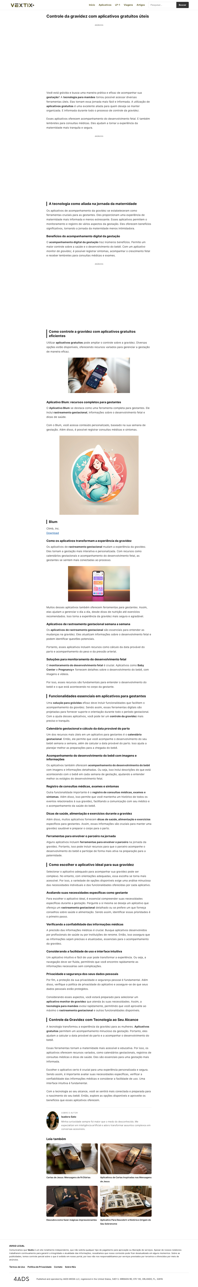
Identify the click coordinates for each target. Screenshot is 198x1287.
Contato (58, 1267)
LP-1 (117, 4)
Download (52, 533)
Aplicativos (105, 4)
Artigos (141, 4)
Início (92, 4)
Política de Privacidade (40, 1267)
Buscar (182, 5)
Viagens (128, 4)
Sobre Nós (70, 1267)
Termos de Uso (17, 1267)
